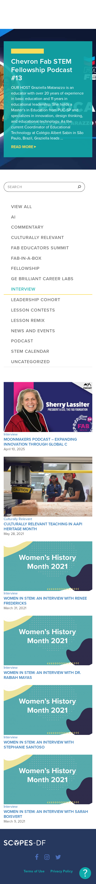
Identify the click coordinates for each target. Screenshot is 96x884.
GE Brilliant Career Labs (42, 278)
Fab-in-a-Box (26, 258)
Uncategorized (30, 361)
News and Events (33, 331)
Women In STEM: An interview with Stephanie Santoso (39, 745)
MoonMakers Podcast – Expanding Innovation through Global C (40, 442)
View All (21, 206)
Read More (35, 147)
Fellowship (25, 268)
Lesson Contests (33, 310)
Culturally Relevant (37, 237)
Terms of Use (34, 871)
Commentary (27, 227)
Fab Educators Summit (40, 248)
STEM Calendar (30, 351)
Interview (23, 289)
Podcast (22, 341)
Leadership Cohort (35, 299)
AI (13, 217)
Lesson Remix (28, 320)
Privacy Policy (61, 871)
